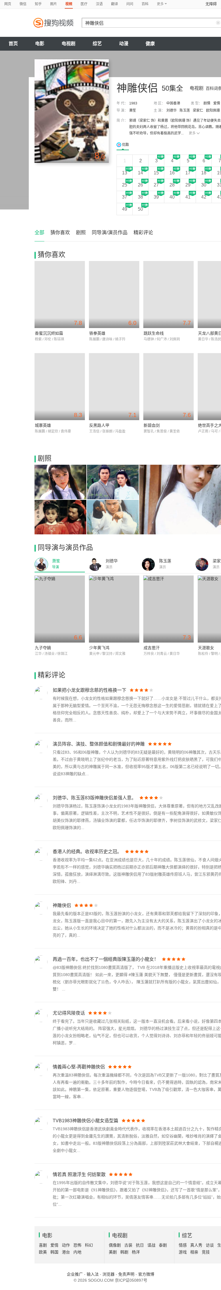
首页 (13, 43)
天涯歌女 (206, 647)
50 (140, 209)
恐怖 (77, 1245)
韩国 (54, 1252)
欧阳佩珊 (213, 110)
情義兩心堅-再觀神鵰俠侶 (79, 1066)
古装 (128, 1245)
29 (187, 184)
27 (156, 184)
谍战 (151, 1245)
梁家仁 (198, 110)
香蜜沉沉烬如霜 (49, 333)
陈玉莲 (185, 110)
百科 (145, 4)
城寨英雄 (43, 425)
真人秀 (196, 1245)
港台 (66, 1252)
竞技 (206, 1252)
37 (124, 197)
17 (187, 172)
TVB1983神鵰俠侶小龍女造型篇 (85, 1120)
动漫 (123, 43)
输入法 (93, 1274)
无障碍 (211, 4)
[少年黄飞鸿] (114, 609)
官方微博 (146, 1274)
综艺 (97, 43)
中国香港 (173, 103)
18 (203, 172)
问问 (129, 4)
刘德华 (171, 110)
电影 (39, 43)
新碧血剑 (152, 425)
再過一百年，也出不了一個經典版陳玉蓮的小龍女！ (106, 959)
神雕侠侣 (62, 905)
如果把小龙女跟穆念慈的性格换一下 (89, 690)
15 (156, 172)
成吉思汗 (152, 647)
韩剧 (124, 1252)
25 (124, 184)
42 (203, 197)
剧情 (206, 103)
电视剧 (68, 43)
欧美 (43, 1252)
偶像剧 (115, 1245)
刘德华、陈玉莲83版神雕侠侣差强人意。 (94, 797)
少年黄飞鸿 (99, 647)
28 (172, 184)
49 (124, 209)
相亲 (194, 1252)
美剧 (113, 1252)
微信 (23, 4)
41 (187, 197)
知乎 (38, 4)
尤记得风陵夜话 (69, 1013)
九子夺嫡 (43, 647)
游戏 (183, 1252)
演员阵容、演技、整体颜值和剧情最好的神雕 (99, 744)
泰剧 (163, 1245)
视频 (68, 4)
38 (140, 197)
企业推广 (75, 1274)
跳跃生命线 (154, 333)
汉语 (99, 4)
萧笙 (132, 110)
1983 (133, 103)
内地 (77, 1252)
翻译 (114, 4)
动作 (66, 1245)
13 (124, 172)
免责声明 (126, 1274)
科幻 (89, 1245)
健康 (150, 43)
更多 (192, 133)
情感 (183, 1245)
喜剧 (43, 1245)
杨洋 (136, 1252)
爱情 (216, 103)
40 (172, 197)
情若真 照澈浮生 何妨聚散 (79, 1174)
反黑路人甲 (99, 425)
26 (140, 184)
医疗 (84, 4)
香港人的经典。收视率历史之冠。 (87, 851)
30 (203, 184)
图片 (53, 4)
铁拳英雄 (97, 333)
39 (156, 197)
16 (172, 172)
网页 (7, 4)
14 (140, 172)
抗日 (140, 1245)
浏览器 (108, 1274)
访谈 (210, 1245)
